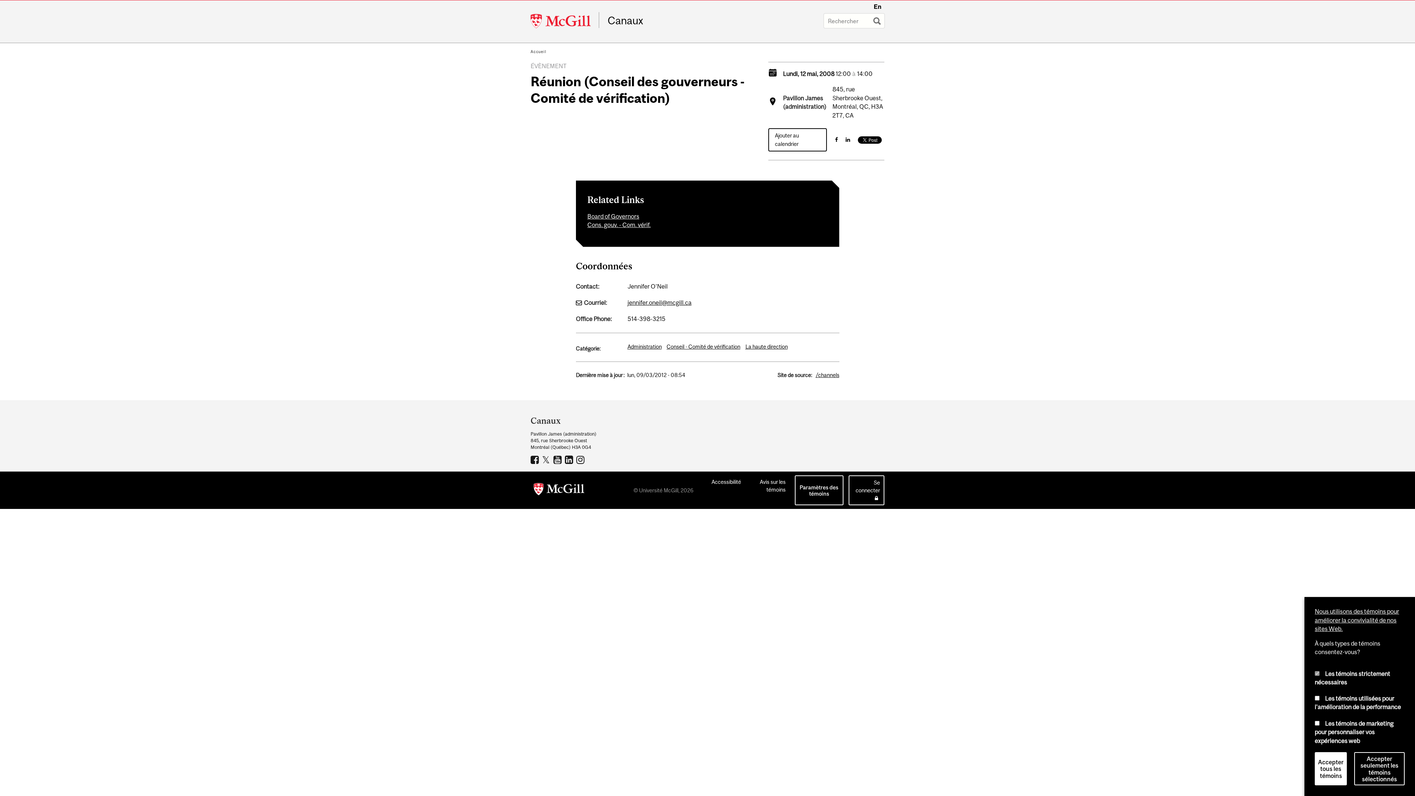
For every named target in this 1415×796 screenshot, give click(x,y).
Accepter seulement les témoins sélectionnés (1379, 769)
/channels (827, 375)
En (877, 6)
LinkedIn (570, 459)
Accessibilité (726, 482)
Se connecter (868, 486)
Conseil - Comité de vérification (703, 346)
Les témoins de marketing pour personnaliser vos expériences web (1354, 732)
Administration (645, 346)
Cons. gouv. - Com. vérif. (619, 224)
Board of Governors (613, 216)
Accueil (538, 51)
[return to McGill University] (559, 490)
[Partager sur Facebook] (836, 139)
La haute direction (766, 346)
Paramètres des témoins (819, 490)
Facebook (536, 459)
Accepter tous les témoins (1331, 769)
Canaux (625, 20)
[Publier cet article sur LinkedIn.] (848, 139)
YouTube (558, 459)
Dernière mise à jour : (600, 375)
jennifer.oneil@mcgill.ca (660, 302)
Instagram (581, 459)
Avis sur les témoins (773, 486)
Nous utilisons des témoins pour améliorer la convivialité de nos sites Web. (1357, 620)
